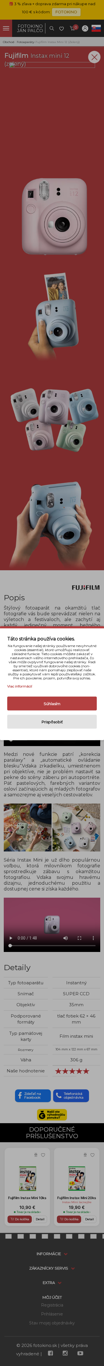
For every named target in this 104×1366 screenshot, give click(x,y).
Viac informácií (19, 686)
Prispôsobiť (52, 721)
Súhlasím (52, 703)
